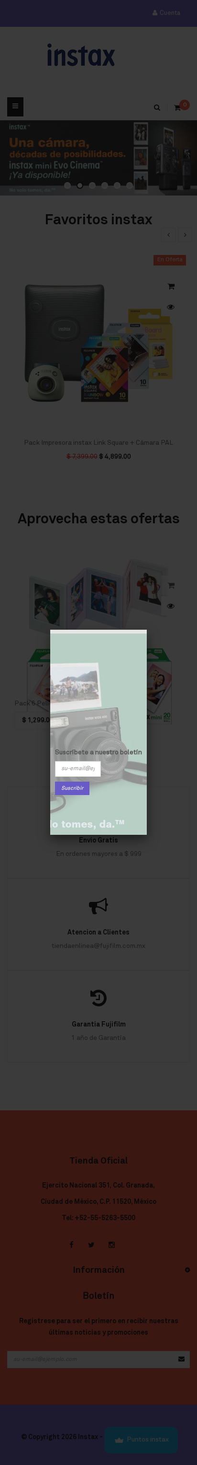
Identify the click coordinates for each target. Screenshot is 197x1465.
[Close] (146, 629)
